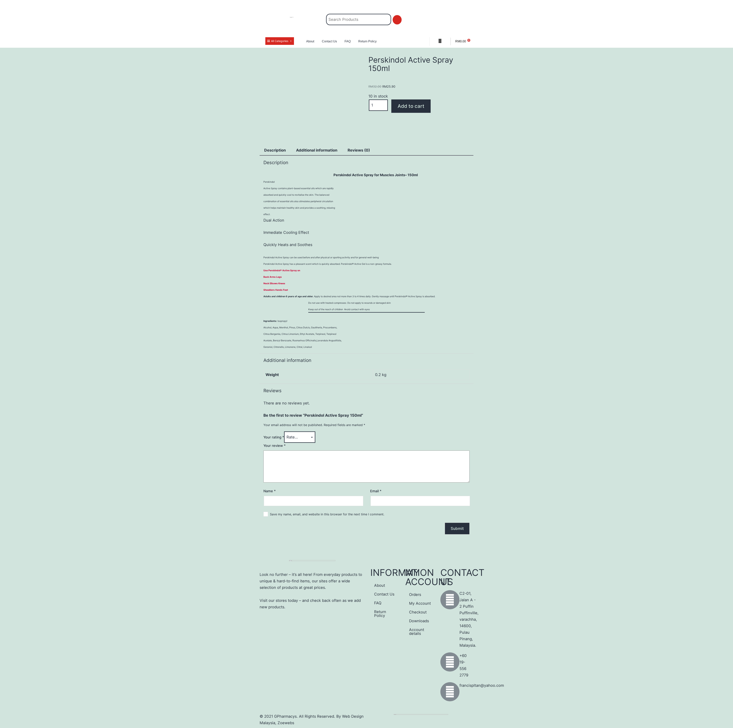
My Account (420, 603)
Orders (415, 594)
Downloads (419, 621)
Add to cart (411, 106)
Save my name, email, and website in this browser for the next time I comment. (327, 514)
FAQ (348, 41)
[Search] (397, 19)
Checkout (418, 612)
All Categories (279, 41)
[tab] (275, 150)
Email (375, 491)
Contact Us (329, 41)
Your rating (273, 437)
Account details (416, 631)
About (310, 41)
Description (275, 150)
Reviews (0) (359, 150)
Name (269, 491)
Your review (274, 446)
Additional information (316, 150)
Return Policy (367, 41)
